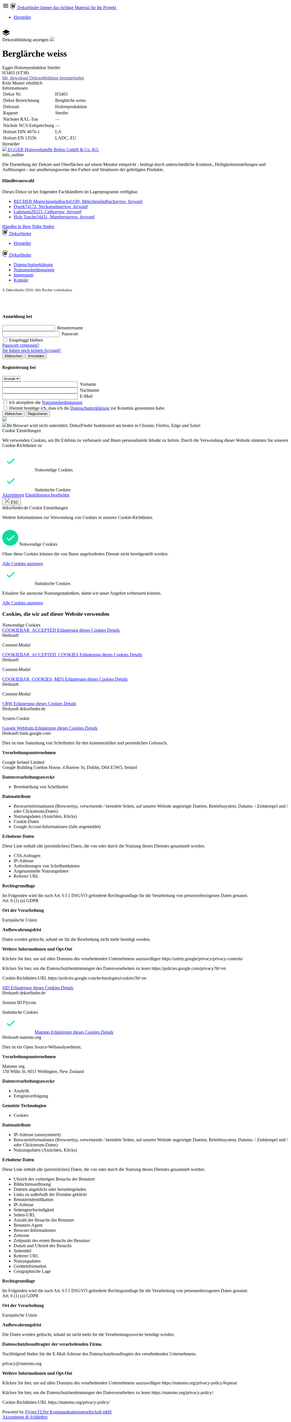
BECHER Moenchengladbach (78, 201)
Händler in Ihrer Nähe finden (28, 226)
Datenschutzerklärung (33, 264)
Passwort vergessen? (20, 345)
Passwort (70, 333)
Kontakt (21, 280)
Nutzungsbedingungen (34, 269)
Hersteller (22, 17)
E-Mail (86, 396)
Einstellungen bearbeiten (47, 495)
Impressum (23, 274)
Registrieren (37, 414)
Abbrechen (13, 356)
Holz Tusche (54, 216)
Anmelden (36, 356)
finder (20, 233)
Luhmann (47, 211)
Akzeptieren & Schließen (24, 1417)
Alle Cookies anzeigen (22, 563)
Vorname (88, 384)
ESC (14, 502)
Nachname (89, 390)
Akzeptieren (13, 495)
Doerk (51, 206)
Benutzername (70, 327)
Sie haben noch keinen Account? (31, 350)
